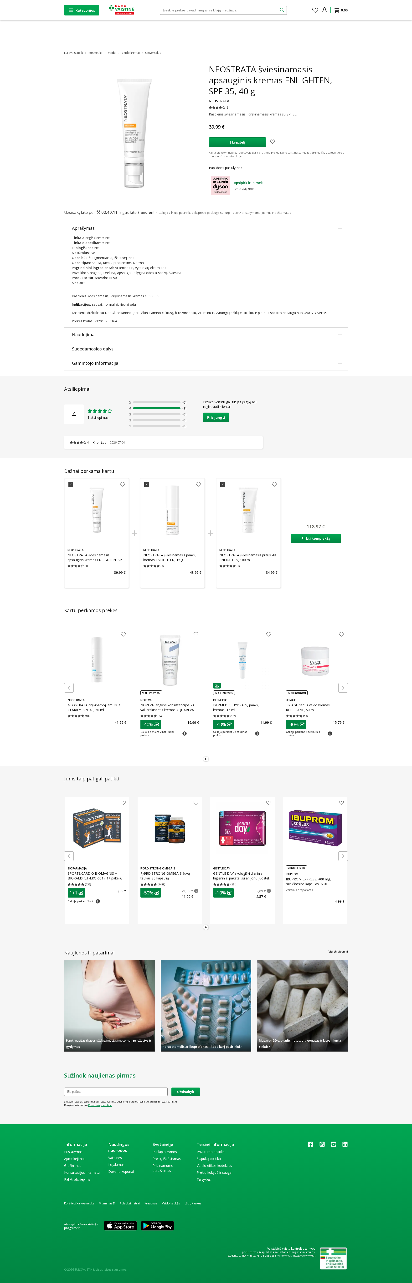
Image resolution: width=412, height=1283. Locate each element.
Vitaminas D (107, 1203)
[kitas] (343, 688)
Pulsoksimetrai (130, 1203)
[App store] (120, 1226)
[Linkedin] (345, 1145)
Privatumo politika (211, 1151)
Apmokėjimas (74, 1158)
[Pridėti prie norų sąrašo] (272, 142)
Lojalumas (116, 1164)
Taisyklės (204, 1179)
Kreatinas (150, 1203)
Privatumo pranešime (100, 1105)
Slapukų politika (209, 1158)
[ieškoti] (282, 10)
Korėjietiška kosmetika (79, 1203)
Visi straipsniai (338, 951)
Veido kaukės (171, 1203)
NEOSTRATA (219, 101)
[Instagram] (322, 1145)
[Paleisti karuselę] (206, 759)
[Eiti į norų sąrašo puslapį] (315, 10)
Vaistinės (115, 1157)
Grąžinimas (72, 1165)
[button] (220, 107)
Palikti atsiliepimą (77, 1179)
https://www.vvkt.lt (304, 1255)
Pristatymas (73, 1151)
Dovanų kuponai (121, 1171)
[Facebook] (311, 1145)
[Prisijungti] (324, 10)
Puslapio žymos (165, 1151)
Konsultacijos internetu (82, 1172)
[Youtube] (333, 1145)
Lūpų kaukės (193, 1203)
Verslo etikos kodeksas (214, 1165)
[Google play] (157, 1226)
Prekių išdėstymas (167, 1158)
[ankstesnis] (69, 688)
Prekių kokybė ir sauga (214, 1172)
